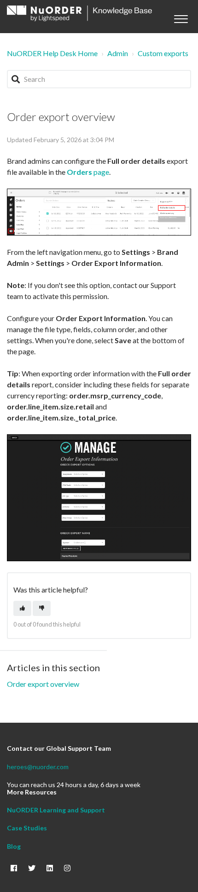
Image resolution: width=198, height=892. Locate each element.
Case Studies (27, 828)
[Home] (79, 13)
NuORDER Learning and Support (56, 810)
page (88, 171)
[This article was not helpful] (42, 608)
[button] (180, 17)
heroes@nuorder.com (38, 767)
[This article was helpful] (22, 608)
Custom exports (163, 53)
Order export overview (43, 683)
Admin (117, 53)
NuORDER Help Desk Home (52, 53)
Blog (14, 846)
